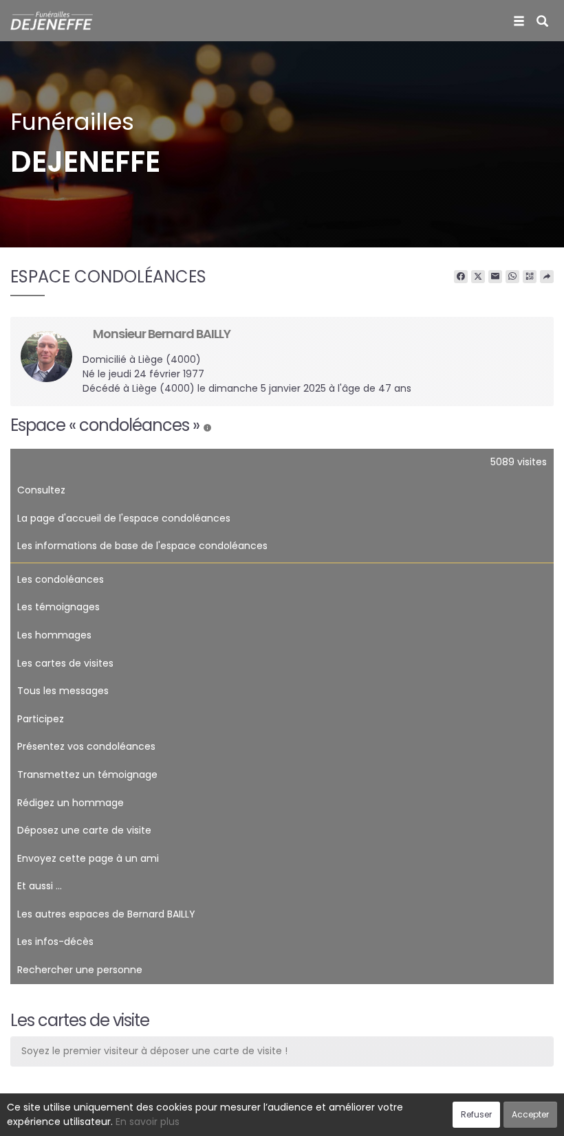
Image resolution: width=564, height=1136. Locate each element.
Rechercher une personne (79, 970)
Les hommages (54, 635)
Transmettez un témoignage (87, 774)
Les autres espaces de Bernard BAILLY (106, 914)
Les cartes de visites (65, 663)
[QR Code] (529, 277)
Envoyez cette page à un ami (88, 858)
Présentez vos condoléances (86, 746)
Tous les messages (63, 691)
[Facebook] (461, 277)
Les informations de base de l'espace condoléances (142, 546)
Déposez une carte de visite (84, 830)
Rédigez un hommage (70, 803)
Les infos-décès (55, 941)
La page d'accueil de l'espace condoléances (123, 518)
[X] (478, 277)
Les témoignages (58, 607)
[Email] (495, 277)
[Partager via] (547, 277)
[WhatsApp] (512, 277)
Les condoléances (60, 579)
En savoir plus (148, 1121)
